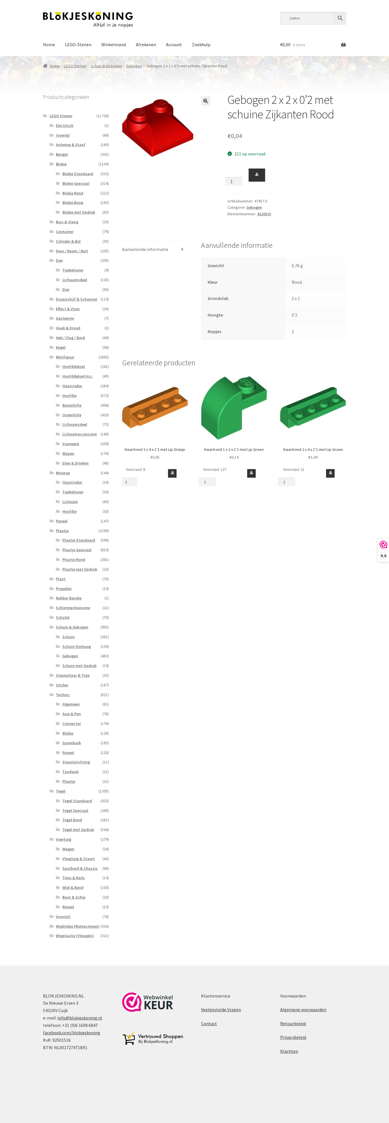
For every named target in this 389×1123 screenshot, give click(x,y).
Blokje (61, 164)
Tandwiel (70, 771)
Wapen (68, 453)
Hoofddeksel (73, 366)
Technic (63, 694)
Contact (209, 1023)
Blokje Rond (72, 193)
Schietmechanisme (73, 607)
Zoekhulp (201, 44)
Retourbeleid (293, 1023)
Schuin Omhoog (76, 646)
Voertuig (63, 839)
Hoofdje (69, 395)
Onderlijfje (71, 414)
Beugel (62, 154)
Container (64, 231)
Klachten (289, 1051)
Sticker (62, 685)
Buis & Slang (67, 221)
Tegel (60, 791)
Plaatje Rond (73, 559)
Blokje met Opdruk (78, 212)
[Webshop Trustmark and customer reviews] (147, 1002)
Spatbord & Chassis (80, 868)
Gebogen (134, 65)
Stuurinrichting (76, 762)
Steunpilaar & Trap (73, 675)
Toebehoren (72, 270)
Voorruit (63, 916)
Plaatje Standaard (78, 540)
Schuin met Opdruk (79, 665)
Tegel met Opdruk (78, 829)
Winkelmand (113, 44)
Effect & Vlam (68, 308)
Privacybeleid (293, 1037)
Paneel (61, 521)
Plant (60, 578)
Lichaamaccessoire (79, 434)
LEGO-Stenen (78, 44)
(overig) (63, 135)
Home (49, 44)
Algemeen (71, 704)
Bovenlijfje (71, 405)
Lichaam (70, 501)
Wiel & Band (72, 887)
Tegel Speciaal (75, 810)
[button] (205, 101)
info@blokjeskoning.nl (80, 1018)
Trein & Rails (73, 877)
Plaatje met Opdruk (79, 569)
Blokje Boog (72, 202)
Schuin (68, 636)
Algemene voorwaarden (303, 1009)
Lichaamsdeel (74, 279)
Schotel (62, 617)
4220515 (264, 213)
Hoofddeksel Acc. (77, 376)
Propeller (64, 588)
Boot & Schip (73, 897)
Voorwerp (70, 443)
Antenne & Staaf (70, 144)
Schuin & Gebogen (106, 65)
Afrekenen (146, 44)
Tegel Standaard (77, 800)
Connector (71, 723)
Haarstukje (72, 385)
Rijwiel (68, 906)
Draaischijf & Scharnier (76, 299)
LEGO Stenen (75, 65)
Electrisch (64, 125)
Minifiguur (65, 357)
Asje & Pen (71, 713)
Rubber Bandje (68, 598)
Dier (59, 260)
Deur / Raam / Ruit (72, 251)
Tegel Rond (72, 819)
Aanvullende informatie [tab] (145, 249)
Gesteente (65, 318)
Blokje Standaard (77, 173)
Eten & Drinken (75, 463)
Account (174, 44)
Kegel (60, 347)
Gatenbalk (71, 742)
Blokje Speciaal (75, 183)
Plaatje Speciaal (76, 549)
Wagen (68, 849)
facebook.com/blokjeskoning (71, 1032)
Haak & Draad (68, 328)
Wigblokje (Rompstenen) (77, 926)
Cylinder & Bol (68, 241)
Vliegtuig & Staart (78, 858)
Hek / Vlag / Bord (70, 337)
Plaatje (62, 530)
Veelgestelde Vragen (221, 1009)
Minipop (63, 472)
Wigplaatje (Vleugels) (75, 935)
